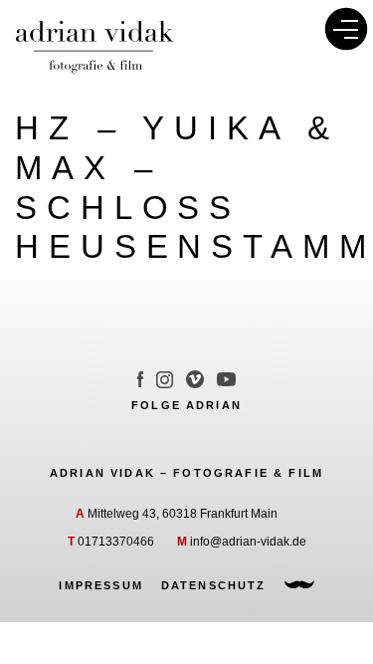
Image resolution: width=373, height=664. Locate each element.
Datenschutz (214, 585)
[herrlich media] (299, 584)
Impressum (100, 585)
